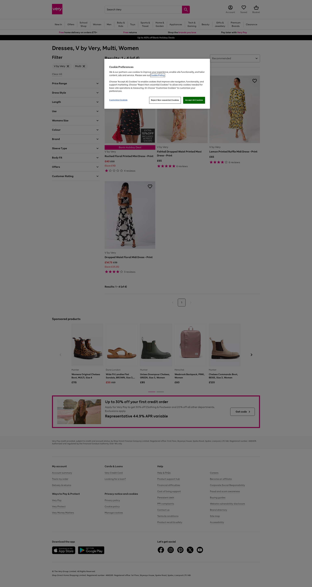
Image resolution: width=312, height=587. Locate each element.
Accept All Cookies (194, 100)
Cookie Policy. (158, 75)
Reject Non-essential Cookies (165, 100)
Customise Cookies (118, 100)
